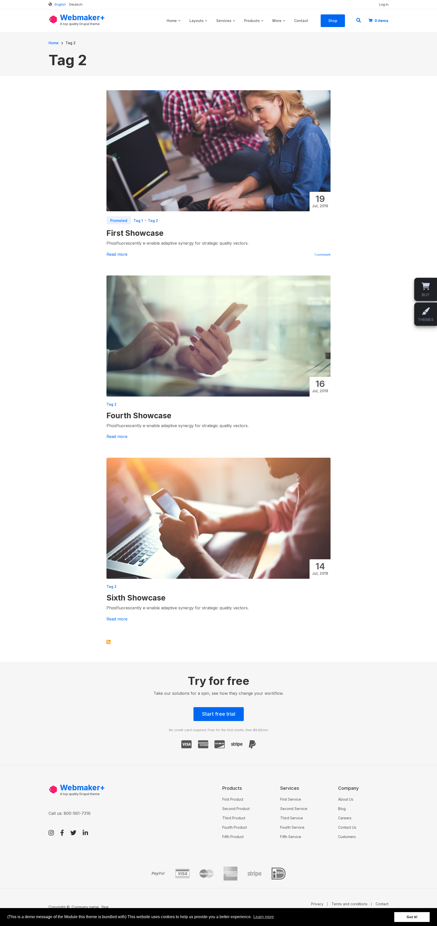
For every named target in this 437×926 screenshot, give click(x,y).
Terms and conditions (349, 904)
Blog (342, 808)
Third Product (233, 818)
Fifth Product (233, 837)
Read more (116, 254)
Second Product (236, 808)
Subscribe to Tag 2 (108, 642)
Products (254, 25)
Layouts (198, 25)
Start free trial (218, 714)
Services (226, 25)
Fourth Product (234, 827)
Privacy (317, 904)
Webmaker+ (82, 17)
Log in (383, 4)
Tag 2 (153, 220)
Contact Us (347, 827)
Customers (347, 837)
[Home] (53, 18)
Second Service (293, 808)
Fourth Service (292, 827)
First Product (232, 799)
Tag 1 (138, 220)
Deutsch (75, 4)
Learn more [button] (263, 917)
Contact (301, 20)
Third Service (291, 818)
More (279, 25)
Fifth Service (290, 837)
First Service (290, 799)
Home (174, 25)
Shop (332, 20)
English (60, 4)
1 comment (322, 255)
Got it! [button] (412, 917)
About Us (345, 799)
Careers (345, 818)
